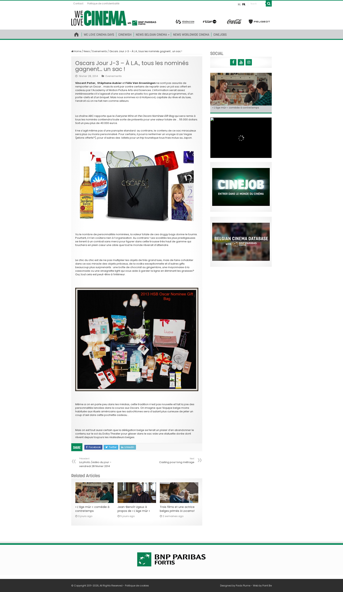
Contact (78, 3)
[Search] (269, 4)
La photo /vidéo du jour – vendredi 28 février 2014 (95, 462)
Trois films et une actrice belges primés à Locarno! (177, 509)
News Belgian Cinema (151, 34)
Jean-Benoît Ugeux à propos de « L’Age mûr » (134, 509)
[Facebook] (233, 62)
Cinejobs (220, 34)
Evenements (99, 51)
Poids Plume (243, 585)
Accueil (76, 34)
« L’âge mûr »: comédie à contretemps (92, 509)
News (87, 51)
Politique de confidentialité (103, 3)
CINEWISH (125, 34)
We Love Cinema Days (99, 34)
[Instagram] (249, 62)
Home (77, 51)
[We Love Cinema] (113, 17)
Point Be (267, 585)
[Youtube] (241, 62)
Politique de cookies (137, 585)
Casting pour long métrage (176, 460)
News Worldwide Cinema (191, 34)
